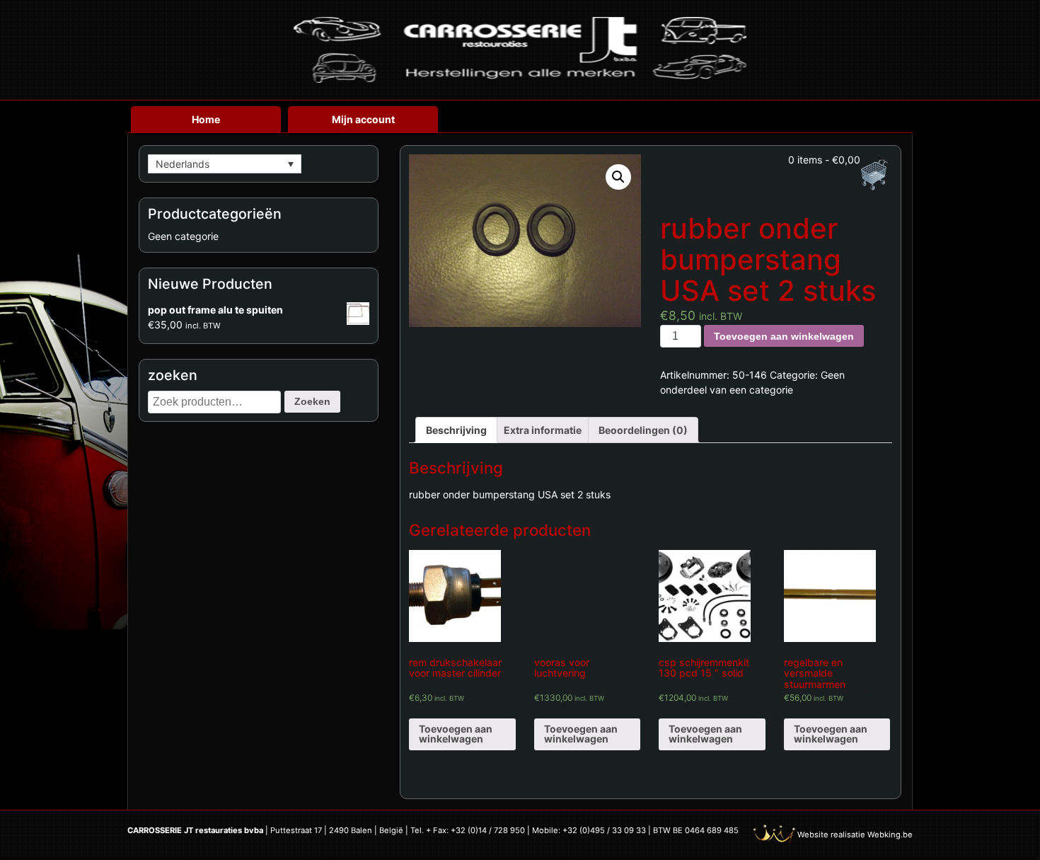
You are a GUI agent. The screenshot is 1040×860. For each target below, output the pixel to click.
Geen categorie (183, 236)
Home (206, 119)
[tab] (456, 430)
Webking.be (890, 834)
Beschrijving (456, 430)
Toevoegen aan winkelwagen (784, 336)
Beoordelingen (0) (643, 430)
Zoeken (312, 401)
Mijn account (363, 119)
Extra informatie (543, 430)
